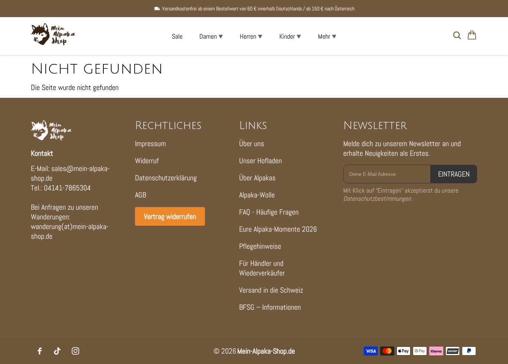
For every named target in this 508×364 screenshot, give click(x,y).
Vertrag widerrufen (170, 216)
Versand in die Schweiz (271, 290)
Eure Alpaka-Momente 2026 (278, 229)
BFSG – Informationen (270, 307)
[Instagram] (75, 351)
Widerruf (147, 160)
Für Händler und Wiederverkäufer (262, 268)
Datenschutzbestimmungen (377, 198)
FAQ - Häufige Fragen (269, 212)
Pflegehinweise (260, 246)
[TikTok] (57, 351)
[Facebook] (39, 351)
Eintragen (454, 174)
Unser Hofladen (260, 160)
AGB (140, 195)
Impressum (150, 143)
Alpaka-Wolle (257, 195)
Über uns (251, 143)
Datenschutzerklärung (166, 178)
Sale (177, 36)
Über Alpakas (257, 178)
